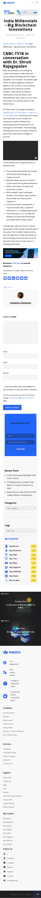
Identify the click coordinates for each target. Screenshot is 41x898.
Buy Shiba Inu (8, 840)
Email (5, 362)
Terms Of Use (8, 724)
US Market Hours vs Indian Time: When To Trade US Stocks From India (20, 485)
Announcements (9, 713)
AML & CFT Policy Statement (13, 731)
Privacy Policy (13, 398)
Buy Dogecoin (8, 837)
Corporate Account (10, 753)
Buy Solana (7, 826)
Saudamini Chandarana (16, 35)
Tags (7, 525)
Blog (4, 785)
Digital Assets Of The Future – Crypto (18, 112)
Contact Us (7, 781)
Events (12, 44)
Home (5, 44)
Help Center (7, 778)
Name (6, 352)
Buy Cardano (7, 844)
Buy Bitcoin (7, 818)
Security (6, 792)
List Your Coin (8, 764)
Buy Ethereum (8, 822)
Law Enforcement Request (12, 796)
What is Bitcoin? (8, 807)
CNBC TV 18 (22, 44)
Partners (6, 717)
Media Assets (8, 720)
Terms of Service (28, 398)
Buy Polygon (7, 829)
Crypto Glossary (8, 803)
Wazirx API (7, 760)
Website (6, 373)
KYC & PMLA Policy (10, 735)
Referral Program (9, 756)
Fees (4, 789)
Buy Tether (7, 833)
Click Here (17, 263)
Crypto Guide (7, 800)
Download (6, 749)
